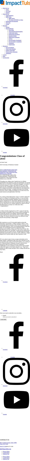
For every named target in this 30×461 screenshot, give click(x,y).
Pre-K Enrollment (10, 47)
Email (4, 315)
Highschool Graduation (14, 37)
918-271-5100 (3, 446)
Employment (12, 44)
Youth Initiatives (9, 15)
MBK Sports (12, 18)
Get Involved (6, 57)
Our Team (8, 11)
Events (7, 24)
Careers (4, 54)
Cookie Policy (6, 452)
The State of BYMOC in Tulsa (16, 20)
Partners (8, 12)
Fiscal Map (11, 30)
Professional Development (12, 21)
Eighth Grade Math (10, 50)
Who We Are (6, 8)
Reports (7, 27)
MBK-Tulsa (8, 17)
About (7, 9)
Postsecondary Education (11, 52)
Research (5, 25)
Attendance (11, 43)
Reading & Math (12, 36)
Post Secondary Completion (15, 41)
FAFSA (10, 38)
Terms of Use (6, 454)
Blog (4, 56)
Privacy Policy (6, 451)
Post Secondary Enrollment (15, 40)
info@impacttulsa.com (5, 449)
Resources (5, 46)
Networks (8, 22)
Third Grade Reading (11, 49)
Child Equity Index (13, 33)
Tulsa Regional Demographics (16, 31)
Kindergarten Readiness (14, 34)
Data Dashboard (9, 28)
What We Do (6, 14)
